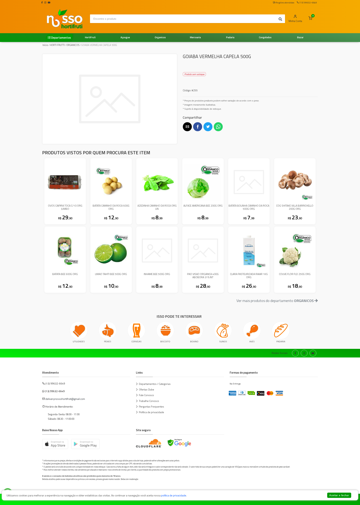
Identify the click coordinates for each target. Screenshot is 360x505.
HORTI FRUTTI (57, 45)
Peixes (107, 341)
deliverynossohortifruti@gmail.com (65, 399)
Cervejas (136, 341)
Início (45, 45)
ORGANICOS (73, 45)
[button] (187, 126)
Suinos (223, 341)
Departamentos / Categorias (155, 384)
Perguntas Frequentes (151, 406)
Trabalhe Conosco (149, 401)
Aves (252, 341)
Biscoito (165, 341)
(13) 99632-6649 (55, 391)
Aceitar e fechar (339, 495)
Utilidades (79, 341)
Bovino (194, 341)
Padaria (280, 341)
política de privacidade (173, 495)
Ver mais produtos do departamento (275, 300)
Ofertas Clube (146, 389)
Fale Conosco (146, 395)
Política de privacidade (151, 412)
